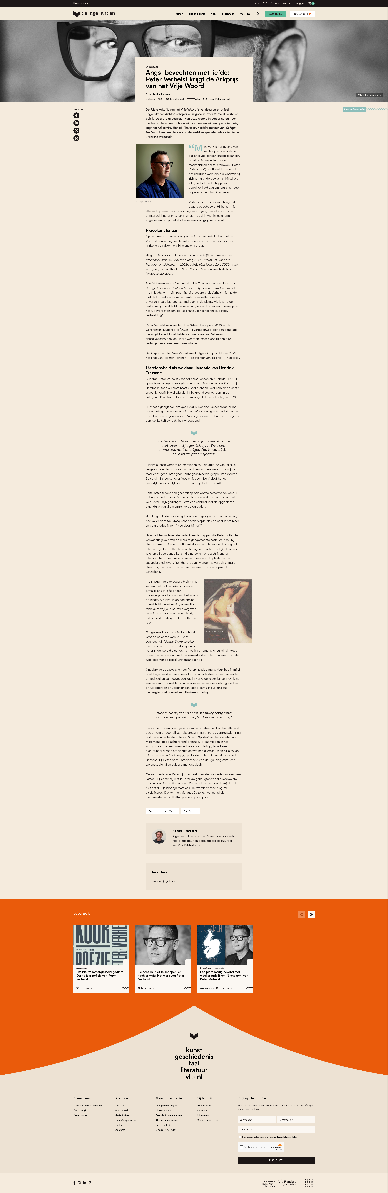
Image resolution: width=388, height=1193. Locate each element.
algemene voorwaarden (270, 1137)
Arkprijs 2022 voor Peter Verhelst (212, 98)
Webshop (287, 3)
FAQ (265, 3)
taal (194, 1063)
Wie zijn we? (121, 1110)
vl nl (194, 1076)
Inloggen (300, 3)
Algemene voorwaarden (168, 1120)
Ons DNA (120, 1105)
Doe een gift (301, 14)
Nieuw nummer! (81, 3)
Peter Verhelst (190, 811)
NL (256, 3)
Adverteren (203, 1115)
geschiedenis (194, 1056)
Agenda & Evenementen (169, 1115)
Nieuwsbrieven (163, 1110)
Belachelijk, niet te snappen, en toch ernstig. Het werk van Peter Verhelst (99, 975)
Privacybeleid (163, 1124)
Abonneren (275, 14)
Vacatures (120, 1129)
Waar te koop (204, 1105)
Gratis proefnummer (207, 1120)
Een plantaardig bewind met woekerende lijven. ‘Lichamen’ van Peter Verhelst (162, 975)
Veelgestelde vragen (166, 1105)
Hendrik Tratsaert (161, 94)
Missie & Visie (122, 1115)
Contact (275, 3)
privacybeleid (291, 1137)
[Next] (311, 914)
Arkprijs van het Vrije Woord (162, 811)
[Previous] (301, 914)
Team (125, 1120)
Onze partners (81, 1115)
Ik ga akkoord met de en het (269, 1137)
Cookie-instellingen (166, 1129)
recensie (157, 968)
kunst (194, 1050)
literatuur (194, 1070)
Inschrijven (276, 1160)
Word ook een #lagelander (87, 1105)
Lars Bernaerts (145, 987)
